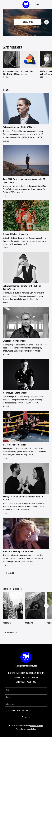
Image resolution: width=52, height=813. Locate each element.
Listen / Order (27, 21)
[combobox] (26, 704)
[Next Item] (46, 22)
